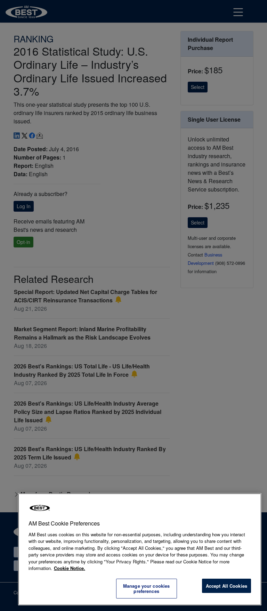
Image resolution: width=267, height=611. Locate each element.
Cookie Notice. (69, 568)
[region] (139, 549)
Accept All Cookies (226, 586)
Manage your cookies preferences (146, 589)
